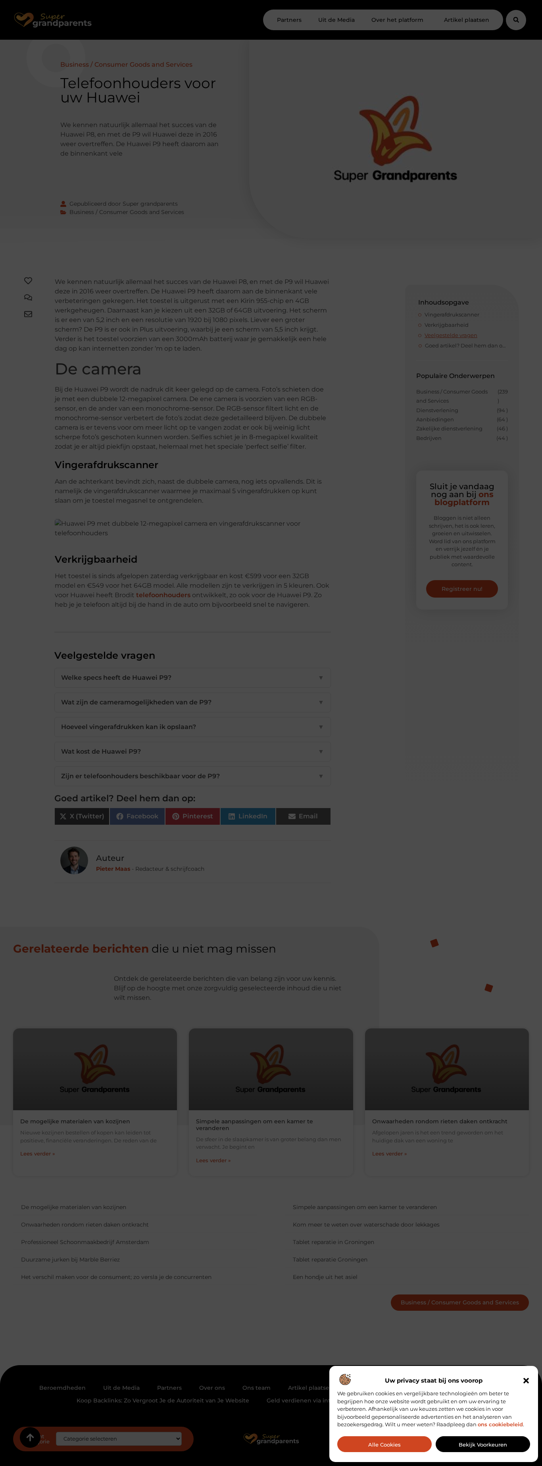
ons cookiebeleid (500, 1424)
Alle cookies (384, 1444)
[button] (526, 1381)
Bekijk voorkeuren (483, 1444)
